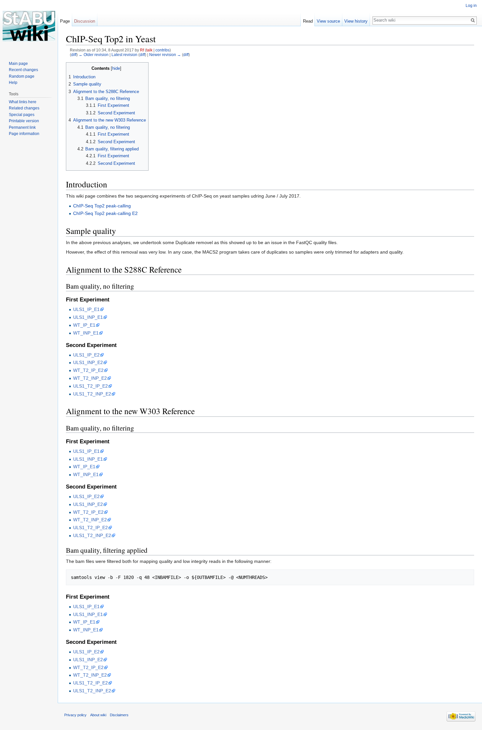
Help (13, 82)
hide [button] (116, 68)
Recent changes (23, 69)
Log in (471, 5)
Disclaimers (119, 715)
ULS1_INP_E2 (88, 362)
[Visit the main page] (29, 26)
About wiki (98, 715)
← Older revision (94, 54)
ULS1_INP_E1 (88, 317)
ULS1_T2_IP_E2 (90, 386)
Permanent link (22, 127)
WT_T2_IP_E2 (88, 370)
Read (308, 21)
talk (149, 50)
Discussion (84, 21)
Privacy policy (75, 715)
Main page (18, 63)
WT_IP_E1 (84, 325)
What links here (22, 102)
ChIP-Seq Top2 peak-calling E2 (105, 213)
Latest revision (124, 54)
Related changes (24, 108)
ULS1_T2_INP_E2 (92, 393)
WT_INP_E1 (86, 333)
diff (73, 54)
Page (65, 21)
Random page (21, 76)
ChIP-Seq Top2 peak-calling (102, 205)
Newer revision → (165, 54)
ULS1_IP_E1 (86, 309)
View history (356, 21)
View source (328, 21)
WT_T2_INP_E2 (90, 378)
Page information (24, 133)
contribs (162, 50)
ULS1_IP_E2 (86, 354)
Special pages (21, 114)
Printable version (24, 121)
